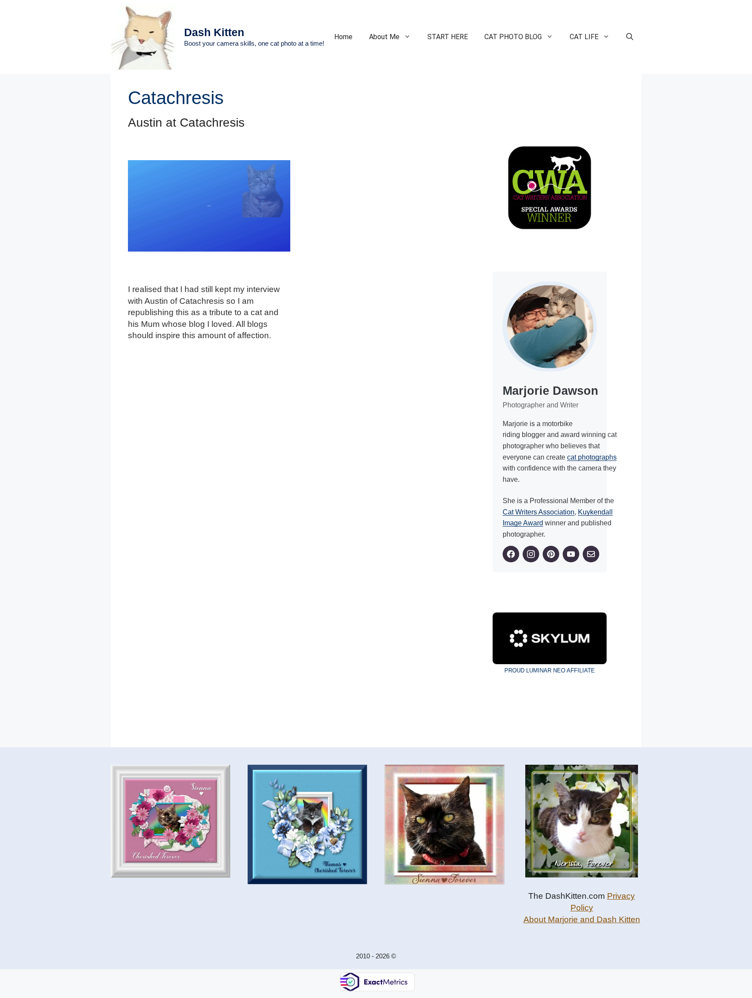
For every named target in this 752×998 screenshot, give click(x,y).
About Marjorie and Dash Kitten (582, 919)
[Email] (591, 554)
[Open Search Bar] (629, 37)
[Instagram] (531, 554)
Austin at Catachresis (186, 122)
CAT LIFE (584, 37)
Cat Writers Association (538, 512)
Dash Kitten (214, 32)
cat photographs (592, 457)
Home (343, 37)
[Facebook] (511, 554)
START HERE (447, 37)
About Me (384, 37)
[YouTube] (571, 554)
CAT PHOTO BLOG (513, 37)
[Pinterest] (551, 554)
